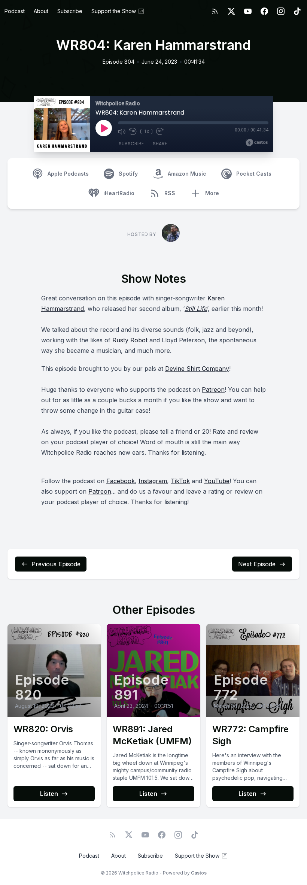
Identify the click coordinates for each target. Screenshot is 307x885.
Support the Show (113, 11)
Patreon (213, 389)
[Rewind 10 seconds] (133, 131)
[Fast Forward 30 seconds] (160, 131)
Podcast (14, 11)
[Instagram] (281, 11)
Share (160, 143)
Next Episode (257, 564)
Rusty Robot (130, 340)
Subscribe (69, 11)
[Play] (103, 128)
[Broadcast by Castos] (257, 142)
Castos (199, 873)
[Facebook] (264, 11)
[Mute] (121, 131)
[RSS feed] (215, 11)
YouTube (217, 481)
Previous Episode (55, 564)
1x (146, 131)
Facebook (120, 481)
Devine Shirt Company (197, 368)
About (41, 11)
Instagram (153, 481)
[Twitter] (231, 11)
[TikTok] (297, 11)
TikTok (180, 481)
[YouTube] (248, 11)
